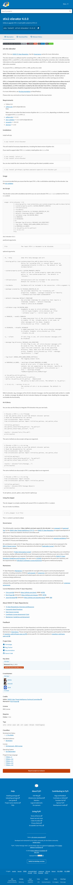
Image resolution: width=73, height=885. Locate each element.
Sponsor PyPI (60, 803)
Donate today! (36, 842)
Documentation (10, 650)
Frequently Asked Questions (14, 609)
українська (41, 871)
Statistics (36, 800)
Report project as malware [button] (36, 771)
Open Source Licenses (12, 612)
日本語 (25, 871)
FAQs (12, 805)
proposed (57, 528)
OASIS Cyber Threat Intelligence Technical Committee (24, 699)
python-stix (9, 107)
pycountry (9, 122)
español (14, 871)
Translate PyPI (59, 800)
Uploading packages (12, 798)
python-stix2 (9, 117)
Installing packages (12, 796)
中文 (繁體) (67, 871)
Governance (37, 54)
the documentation (24, 91)
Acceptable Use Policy (35, 825)
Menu (64, 4)
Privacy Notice (35, 823)
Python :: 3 (9, 757)
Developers (9, 741)
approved (65, 528)
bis (4, 530)
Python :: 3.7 (9, 761)
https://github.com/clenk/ (28, 592)
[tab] (9, 37)
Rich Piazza (9, 595)
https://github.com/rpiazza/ (29, 595)
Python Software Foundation (38, 851)
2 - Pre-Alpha (9, 735)
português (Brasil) (32, 871)
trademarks (51, 846)
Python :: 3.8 (9, 763)
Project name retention (12, 803)
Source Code (9, 653)
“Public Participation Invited (22, 552)
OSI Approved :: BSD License (14, 746)
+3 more (6, 691)
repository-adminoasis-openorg (14, 634)
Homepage (8, 644)
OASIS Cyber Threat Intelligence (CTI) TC (22, 530)
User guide (12, 800)
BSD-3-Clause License (9, 546)
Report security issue (36, 818)
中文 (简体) (60, 871)
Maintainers (18, 571)
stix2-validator (10, 120)
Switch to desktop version (37, 861)
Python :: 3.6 (9, 759)
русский (30, 873)
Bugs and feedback (60, 796)
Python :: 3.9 (9, 765)
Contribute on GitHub (59, 798)
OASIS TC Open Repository (20, 54)
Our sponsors (36, 805)
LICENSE (38, 558)
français (19, 871)
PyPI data (6, 661)
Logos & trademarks (36, 803)
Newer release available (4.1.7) (14, 667)
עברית (35, 873)
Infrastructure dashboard (35, 798)
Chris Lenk (9, 592)
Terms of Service (36, 816)
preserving (41, 573)
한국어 (46, 873)
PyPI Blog (36, 796)
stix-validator (9, 183)
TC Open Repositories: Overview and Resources (20, 607)
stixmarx (8, 125)
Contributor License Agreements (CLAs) (17, 614)
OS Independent (10, 751)
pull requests (31, 573)
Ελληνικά (48, 871)
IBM (51, 598)
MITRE (43, 592)
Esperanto (40, 873)
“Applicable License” (48, 546)
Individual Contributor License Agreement (29, 560)
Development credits (59, 805)
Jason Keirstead (10, 598)
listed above (15, 632)
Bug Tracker (8, 647)
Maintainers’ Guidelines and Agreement (17, 617)
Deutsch (54, 871)
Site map (36, 852)
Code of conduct (36, 821)
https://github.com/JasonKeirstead (34, 598)
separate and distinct (60, 538)
